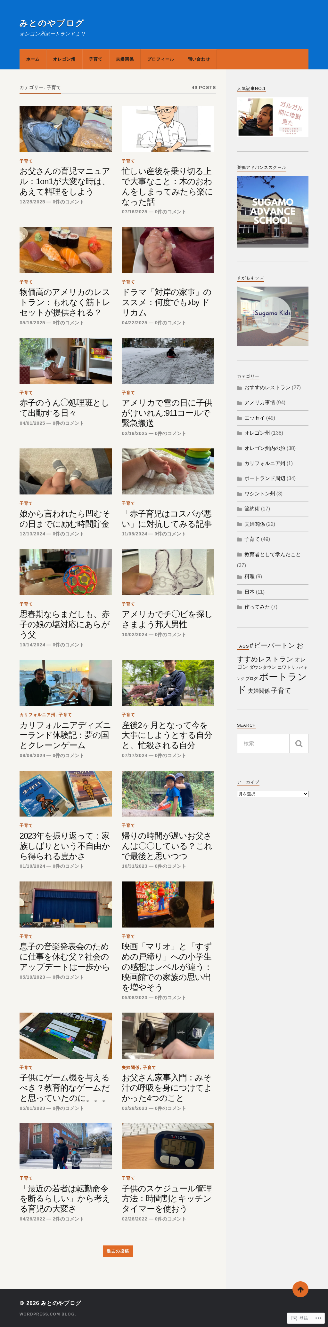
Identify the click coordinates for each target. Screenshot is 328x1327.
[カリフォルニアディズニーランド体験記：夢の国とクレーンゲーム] (66, 683)
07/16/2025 (134, 211)
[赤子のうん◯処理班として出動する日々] (66, 361)
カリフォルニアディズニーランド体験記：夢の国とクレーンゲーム (65, 735)
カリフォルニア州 (37, 714)
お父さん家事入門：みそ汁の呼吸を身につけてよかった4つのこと (167, 1087)
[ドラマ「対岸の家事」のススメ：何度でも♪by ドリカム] (168, 250)
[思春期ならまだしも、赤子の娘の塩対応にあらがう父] (66, 572)
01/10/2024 (32, 866)
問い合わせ (199, 59)
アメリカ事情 (259, 402)
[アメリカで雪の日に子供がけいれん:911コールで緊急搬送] (168, 361)
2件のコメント (68, 1218)
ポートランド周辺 (264, 478)
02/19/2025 (134, 433)
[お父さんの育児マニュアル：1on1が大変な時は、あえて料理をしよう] (66, 129)
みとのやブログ (52, 23)
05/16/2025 (32, 322)
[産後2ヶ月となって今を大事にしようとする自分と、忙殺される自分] (168, 683)
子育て (95, 59)
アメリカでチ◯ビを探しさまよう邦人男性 (167, 619)
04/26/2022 (32, 1218)
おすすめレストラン (267, 387)
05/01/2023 (32, 1108)
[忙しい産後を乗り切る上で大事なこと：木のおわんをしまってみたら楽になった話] (168, 129)
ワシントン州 (259, 493)
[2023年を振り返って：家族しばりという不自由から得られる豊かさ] (66, 794)
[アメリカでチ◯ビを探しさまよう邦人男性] (168, 572)
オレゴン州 (64, 59)
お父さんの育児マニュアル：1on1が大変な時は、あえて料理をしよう (65, 181)
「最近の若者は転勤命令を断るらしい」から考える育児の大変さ (65, 1198)
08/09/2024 (32, 755)
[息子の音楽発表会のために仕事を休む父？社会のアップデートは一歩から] (66, 904)
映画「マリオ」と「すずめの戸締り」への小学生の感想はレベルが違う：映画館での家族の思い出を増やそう (167, 967)
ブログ (251, 678)
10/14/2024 (32, 644)
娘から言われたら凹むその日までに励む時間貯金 (65, 518)
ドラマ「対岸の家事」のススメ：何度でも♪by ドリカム (166, 302)
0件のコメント (68, 201)
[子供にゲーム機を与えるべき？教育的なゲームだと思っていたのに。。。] (66, 1036)
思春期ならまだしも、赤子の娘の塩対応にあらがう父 (65, 624)
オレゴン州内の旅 (264, 448)
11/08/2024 (134, 533)
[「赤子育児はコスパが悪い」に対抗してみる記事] (168, 471)
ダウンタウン (262, 667)
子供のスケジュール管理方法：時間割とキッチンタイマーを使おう (167, 1198)
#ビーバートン (272, 645)
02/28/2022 (134, 1218)
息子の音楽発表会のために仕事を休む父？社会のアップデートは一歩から (65, 956)
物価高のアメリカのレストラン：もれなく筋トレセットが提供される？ (65, 302)
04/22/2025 (134, 322)
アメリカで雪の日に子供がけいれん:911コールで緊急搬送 (167, 413)
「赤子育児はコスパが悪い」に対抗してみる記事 (167, 518)
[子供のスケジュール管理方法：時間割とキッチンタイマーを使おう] (168, 1146)
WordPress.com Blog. (48, 1314)
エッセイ (254, 418)
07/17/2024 (134, 755)
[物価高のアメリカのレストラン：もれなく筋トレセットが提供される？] (66, 250)
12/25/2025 (32, 201)
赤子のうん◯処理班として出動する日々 (64, 407)
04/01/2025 (32, 423)
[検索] (298, 743)
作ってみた (257, 607)
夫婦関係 (125, 59)
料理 (249, 576)
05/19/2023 (32, 977)
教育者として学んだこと (272, 554)
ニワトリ (286, 667)
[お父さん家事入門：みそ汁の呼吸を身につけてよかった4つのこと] (168, 1036)
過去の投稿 (118, 1251)
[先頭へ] (300, 1289)
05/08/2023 (134, 997)
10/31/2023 (134, 866)
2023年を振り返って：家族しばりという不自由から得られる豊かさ (65, 846)
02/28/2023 (134, 1108)
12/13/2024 (32, 533)
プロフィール (160, 59)
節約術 (252, 508)
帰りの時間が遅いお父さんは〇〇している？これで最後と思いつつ (167, 846)
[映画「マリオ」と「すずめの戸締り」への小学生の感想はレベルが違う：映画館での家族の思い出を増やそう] (168, 904)
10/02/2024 (134, 634)
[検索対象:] (272, 743)
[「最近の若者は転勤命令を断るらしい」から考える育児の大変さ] (66, 1146)
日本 (249, 592)
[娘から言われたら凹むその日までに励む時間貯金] (66, 471)
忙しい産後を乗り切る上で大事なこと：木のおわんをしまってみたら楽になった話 (167, 186)
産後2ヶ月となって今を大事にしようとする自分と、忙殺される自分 (167, 735)
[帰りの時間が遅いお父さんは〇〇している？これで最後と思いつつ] (168, 794)
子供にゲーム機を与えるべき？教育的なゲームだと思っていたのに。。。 (65, 1087)
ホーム (33, 59)
